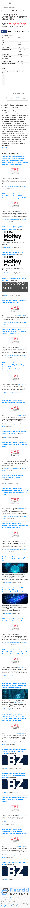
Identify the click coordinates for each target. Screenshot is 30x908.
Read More (5, 147)
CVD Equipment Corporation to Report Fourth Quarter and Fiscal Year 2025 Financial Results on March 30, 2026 (15, 491)
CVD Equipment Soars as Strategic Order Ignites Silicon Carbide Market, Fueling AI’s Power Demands (15, 685)
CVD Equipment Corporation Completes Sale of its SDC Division (14, 401)
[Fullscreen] (3, 80)
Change (19, 22)
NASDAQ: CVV (21, 178)
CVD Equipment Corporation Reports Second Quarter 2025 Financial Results (14, 799)
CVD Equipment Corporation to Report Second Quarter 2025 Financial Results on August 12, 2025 (14, 831)
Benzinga (6, 295)
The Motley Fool (8, 247)
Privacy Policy (5, 906)
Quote (4, 31)
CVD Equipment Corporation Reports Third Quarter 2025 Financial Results (14, 620)
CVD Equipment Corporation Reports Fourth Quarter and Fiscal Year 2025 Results (14, 444)
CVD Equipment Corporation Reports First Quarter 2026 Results (14, 301)
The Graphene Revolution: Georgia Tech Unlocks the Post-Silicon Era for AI (15, 559)
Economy (19, 11)
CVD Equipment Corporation (11, 186)
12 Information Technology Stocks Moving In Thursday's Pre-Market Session (14, 775)
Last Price (5, 22)
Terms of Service (15, 906)
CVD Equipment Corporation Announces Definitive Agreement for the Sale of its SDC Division (15, 526)
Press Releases (20, 31)
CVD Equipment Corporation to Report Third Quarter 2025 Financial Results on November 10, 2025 (14, 652)
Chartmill (6, 437)
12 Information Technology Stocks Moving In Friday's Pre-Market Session (14, 751)
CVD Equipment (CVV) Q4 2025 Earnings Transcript (13, 228)
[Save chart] (3, 83)
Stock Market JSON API (7, 897)
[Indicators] (3, 72)
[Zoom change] (3, 76)
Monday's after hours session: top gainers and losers (14, 432)
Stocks (3, 11)
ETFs (13, 11)
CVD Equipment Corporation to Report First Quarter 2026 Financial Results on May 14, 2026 (14, 332)
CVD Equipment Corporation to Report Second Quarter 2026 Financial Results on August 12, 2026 (14, 196)
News (8, 11)
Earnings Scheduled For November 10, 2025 (14, 279)
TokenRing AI (7, 582)
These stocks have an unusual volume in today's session (12, 477)
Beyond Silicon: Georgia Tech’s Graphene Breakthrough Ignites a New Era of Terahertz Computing (13, 590)
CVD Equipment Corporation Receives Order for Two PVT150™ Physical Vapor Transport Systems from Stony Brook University (14, 717)
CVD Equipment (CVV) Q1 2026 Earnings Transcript (12, 253)
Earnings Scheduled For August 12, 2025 (14, 863)
